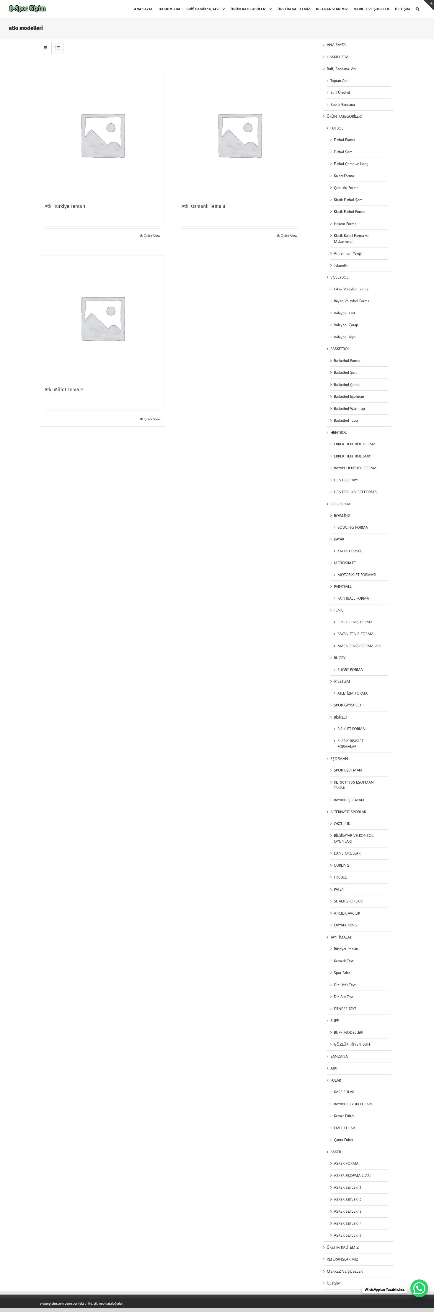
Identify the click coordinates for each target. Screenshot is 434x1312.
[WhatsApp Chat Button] (419, 1288)
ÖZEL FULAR (344, 1127)
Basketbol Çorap (347, 384)
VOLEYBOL (339, 277)
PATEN (339, 889)
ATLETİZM (342, 681)
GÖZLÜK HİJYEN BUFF (352, 1044)
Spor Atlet (342, 972)
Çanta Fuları (343, 1139)
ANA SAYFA (336, 44)
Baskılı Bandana (342, 104)
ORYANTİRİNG (345, 925)
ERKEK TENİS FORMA (355, 621)
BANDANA (339, 1056)
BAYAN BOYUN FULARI (353, 1103)
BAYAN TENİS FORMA (355, 633)
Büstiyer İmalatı (346, 948)
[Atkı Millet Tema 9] (102, 317)
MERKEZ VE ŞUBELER (345, 1271)
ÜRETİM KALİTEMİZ (343, 1247)
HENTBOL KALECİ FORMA (355, 491)
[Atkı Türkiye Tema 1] (102, 134)
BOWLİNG (342, 515)
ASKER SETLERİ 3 (348, 1211)
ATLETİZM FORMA (352, 693)
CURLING (341, 865)
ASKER (335, 1151)
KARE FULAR (344, 1091)
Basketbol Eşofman (349, 396)
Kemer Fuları (344, 1115)
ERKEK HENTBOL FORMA (355, 443)
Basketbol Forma (347, 360)
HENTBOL (338, 432)
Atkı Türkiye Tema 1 (65, 206)
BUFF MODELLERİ (348, 1032)
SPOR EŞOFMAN (348, 770)
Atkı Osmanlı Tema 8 (203, 206)
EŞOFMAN (339, 758)
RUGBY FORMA (350, 669)
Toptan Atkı (339, 80)
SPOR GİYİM (340, 503)
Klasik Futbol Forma (349, 211)
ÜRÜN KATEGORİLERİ (344, 116)
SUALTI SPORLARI (348, 901)
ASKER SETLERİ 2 (348, 1199)
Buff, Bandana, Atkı (342, 68)
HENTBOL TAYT (346, 480)
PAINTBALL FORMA (353, 598)
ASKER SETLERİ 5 (348, 1235)
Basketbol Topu (346, 420)
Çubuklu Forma (346, 187)
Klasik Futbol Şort (348, 199)
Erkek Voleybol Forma (351, 289)
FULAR (335, 1080)
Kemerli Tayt (343, 960)
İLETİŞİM (334, 1283)
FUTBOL (336, 128)
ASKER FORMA (346, 1163)
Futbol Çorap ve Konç (351, 163)
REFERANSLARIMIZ (342, 1259)
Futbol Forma (344, 139)
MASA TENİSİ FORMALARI (359, 645)
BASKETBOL (340, 348)
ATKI (333, 1068)
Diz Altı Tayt (343, 996)
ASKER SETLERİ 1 (347, 1187)
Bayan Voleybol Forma (351, 300)
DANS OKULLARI (347, 853)
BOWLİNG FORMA (352, 527)
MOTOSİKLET (345, 562)
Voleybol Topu (345, 336)
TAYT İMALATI (341, 937)
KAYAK (339, 539)
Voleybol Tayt (344, 312)
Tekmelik (340, 265)
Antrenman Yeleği (348, 253)
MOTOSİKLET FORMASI (356, 574)
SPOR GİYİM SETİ (348, 705)
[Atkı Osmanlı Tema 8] (239, 134)
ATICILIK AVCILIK (347, 913)
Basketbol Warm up (349, 408)
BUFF (334, 1020)
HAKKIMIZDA (337, 56)
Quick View (152, 235)
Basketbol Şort (345, 372)
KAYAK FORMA (349, 551)
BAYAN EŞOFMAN (349, 799)
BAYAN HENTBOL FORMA (355, 467)
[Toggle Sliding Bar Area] (428, 5)
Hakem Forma (345, 223)
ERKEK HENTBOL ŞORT (353, 456)
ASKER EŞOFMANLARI (352, 1175)
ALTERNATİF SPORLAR (348, 811)
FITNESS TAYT (345, 1008)
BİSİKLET (340, 717)
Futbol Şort (343, 151)
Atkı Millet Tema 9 (64, 389)
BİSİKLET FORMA (351, 728)
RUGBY (339, 657)
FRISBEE (340, 877)
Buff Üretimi (340, 92)
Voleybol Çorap (346, 324)
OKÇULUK (342, 823)
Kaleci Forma (344, 175)
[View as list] (57, 48)
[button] (417, 9)
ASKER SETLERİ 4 (348, 1223)
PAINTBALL (343, 586)
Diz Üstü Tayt (344, 984)
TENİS (339, 610)
